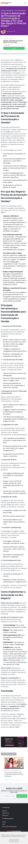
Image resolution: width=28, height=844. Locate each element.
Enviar (14, 48)
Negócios (4, 811)
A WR (3, 824)
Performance (5, 813)
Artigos (4, 822)
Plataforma (5, 815)
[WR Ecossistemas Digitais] (6, 3)
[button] (14, 742)
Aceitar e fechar (14, 840)
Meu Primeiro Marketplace (9, 826)
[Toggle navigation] (25, 3)
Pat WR (13, 31)
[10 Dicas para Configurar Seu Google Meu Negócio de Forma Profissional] (14, 763)
